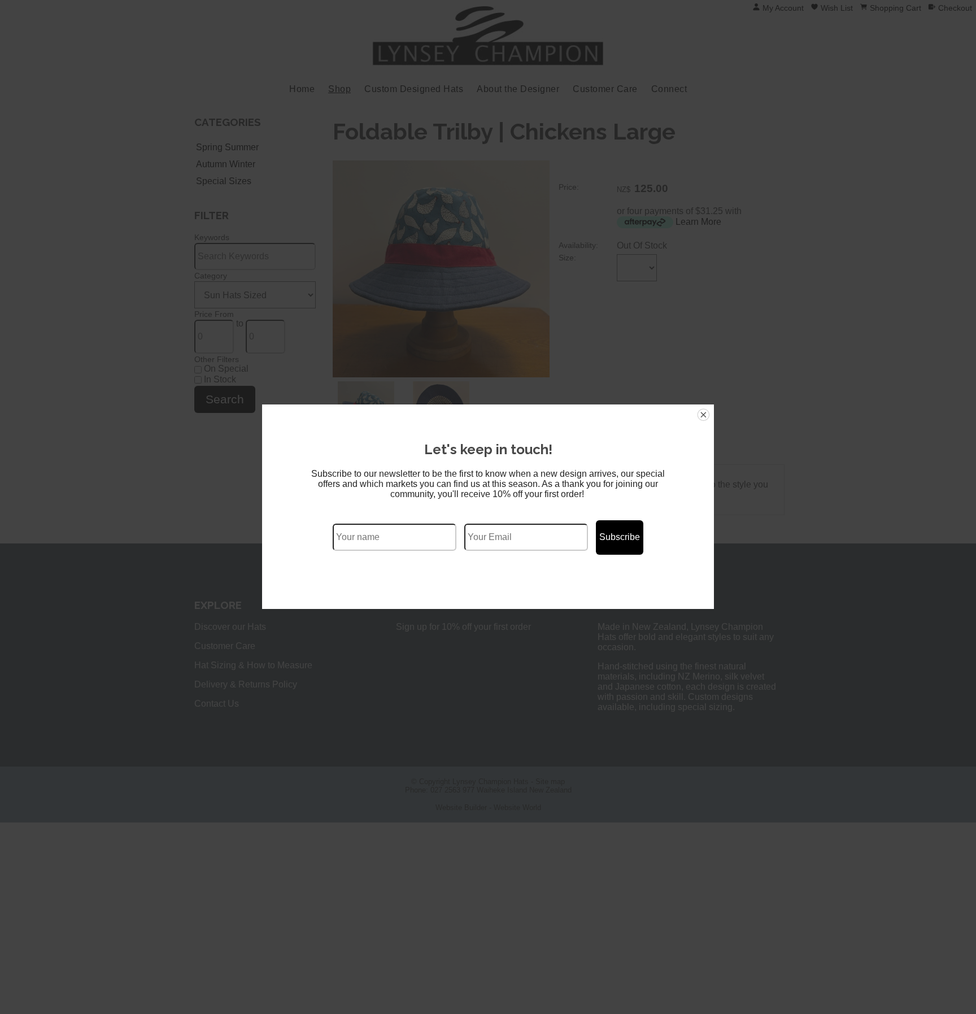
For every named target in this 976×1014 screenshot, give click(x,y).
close (703, 415)
